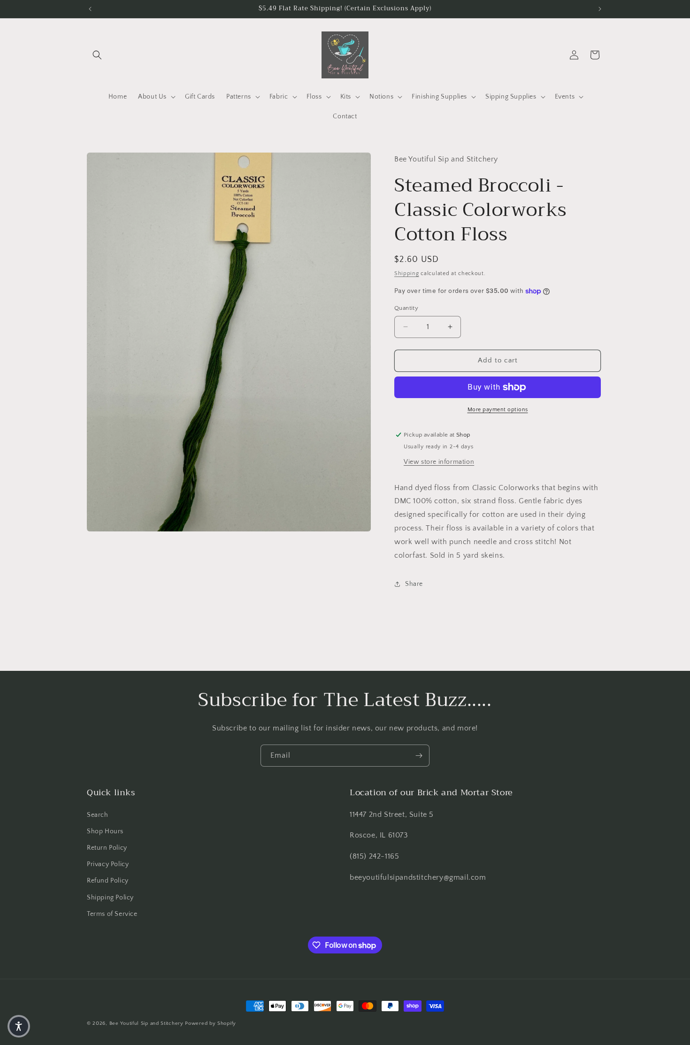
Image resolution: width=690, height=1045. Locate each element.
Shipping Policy (110, 897)
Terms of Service (112, 914)
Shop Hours (105, 831)
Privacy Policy (108, 864)
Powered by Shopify (210, 1023)
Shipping (406, 273)
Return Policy (107, 848)
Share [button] (414, 584)
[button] (97, 55)
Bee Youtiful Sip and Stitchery (146, 1023)
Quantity (406, 308)
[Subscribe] (418, 756)
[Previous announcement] (90, 9)
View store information (439, 462)
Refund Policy (108, 880)
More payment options (498, 410)
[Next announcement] (600, 9)
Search (97, 815)
